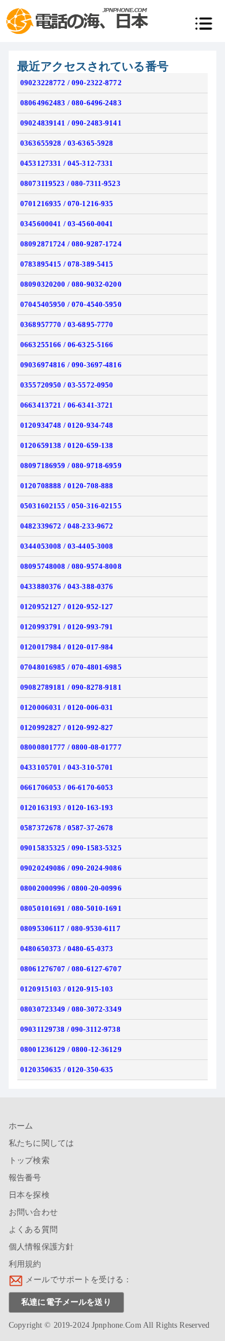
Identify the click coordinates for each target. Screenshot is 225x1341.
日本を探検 (29, 1195)
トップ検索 (29, 1160)
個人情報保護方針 (41, 1247)
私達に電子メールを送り (66, 1302)
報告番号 (25, 1177)
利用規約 (25, 1264)
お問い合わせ (33, 1212)
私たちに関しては (41, 1143)
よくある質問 (33, 1229)
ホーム (21, 1126)
